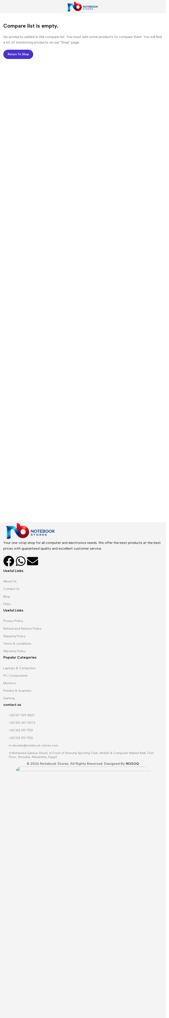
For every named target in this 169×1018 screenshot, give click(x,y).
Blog (6, 596)
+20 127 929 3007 (22, 715)
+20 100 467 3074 (22, 723)
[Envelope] (32, 561)
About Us (10, 581)
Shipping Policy (14, 636)
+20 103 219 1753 (21, 730)
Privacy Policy (13, 621)
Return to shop (18, 54)
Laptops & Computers (19, 668)
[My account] (161, 6)
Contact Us (11, 589)
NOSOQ (132, 764)
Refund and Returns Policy (22, 629)
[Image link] (30, 531)
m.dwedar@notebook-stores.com (33, 745)
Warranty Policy (14, 651)
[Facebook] (8, 561)
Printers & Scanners (17, 691)
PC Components (15, 676)
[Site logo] (83, 6)
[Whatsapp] (20, 561)
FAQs (7, 604)
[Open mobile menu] (5, 6)
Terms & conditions (17, 644)
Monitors (9, 683)
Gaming (9, 698)
